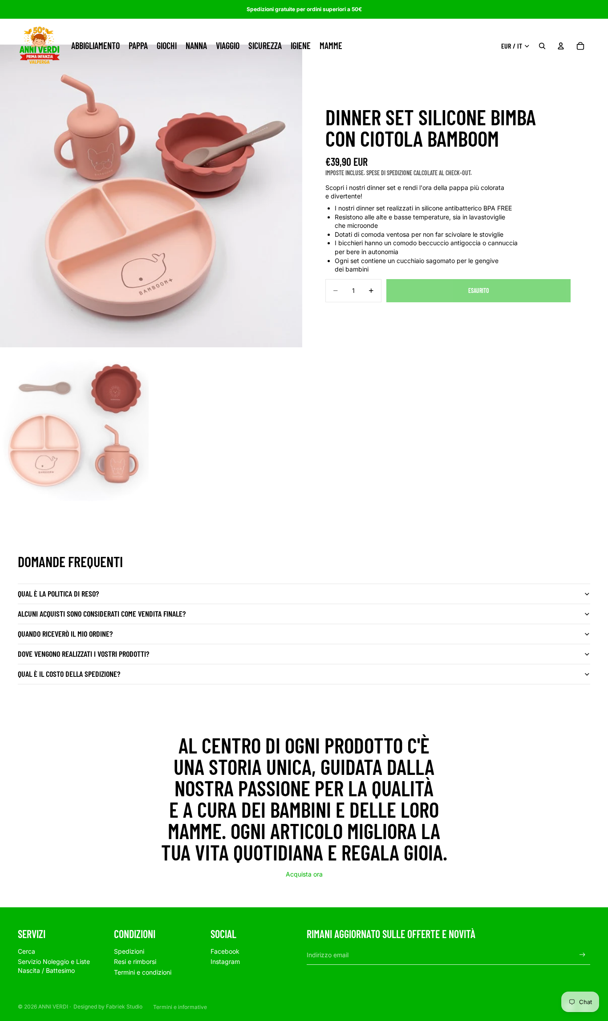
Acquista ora (304, 874)
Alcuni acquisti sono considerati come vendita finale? (102, 613)
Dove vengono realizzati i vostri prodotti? (83, 654)
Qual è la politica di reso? (58, 593)
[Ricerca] (542, 46)
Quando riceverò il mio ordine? (65, 633)
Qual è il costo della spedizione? (69, 674)
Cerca (26, 951)
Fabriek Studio (124, 1006)
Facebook (225, 951)
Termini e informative (180, 1007)
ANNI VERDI (53, 1006)
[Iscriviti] (582, 955)
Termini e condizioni (142, 972)
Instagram (225, 961)
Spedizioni (129, 951)
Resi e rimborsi (135, 961)
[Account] (561, 46)
